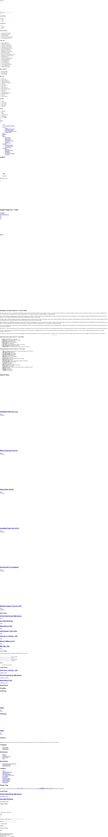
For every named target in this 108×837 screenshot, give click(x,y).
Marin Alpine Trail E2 (7, 489)
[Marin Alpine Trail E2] (54, 465)
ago (2, 212)
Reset (1, 117)
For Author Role (8, 147)
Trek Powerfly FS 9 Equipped (9, 567)
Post (1, 662)
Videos (3, 126)
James (3, 173)
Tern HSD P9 (61, 788)
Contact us (4, 755)
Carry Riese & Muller (36, 788)
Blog (3, 135)
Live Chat (7, 141)
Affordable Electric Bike (9, 125)
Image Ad (7, 149)
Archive (6, 127)
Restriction (4, 143)
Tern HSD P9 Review (6, 621)
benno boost (7, 788)
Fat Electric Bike (8, 132)
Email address (14, 659)
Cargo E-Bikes (5, 747)
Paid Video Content (9, 145)
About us (4, 754)
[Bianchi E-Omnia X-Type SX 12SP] (54, 581)
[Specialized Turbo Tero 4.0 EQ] (54, 504)
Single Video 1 (8, 137)
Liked (3, 133)
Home (3, 124)
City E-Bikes (4, 777)
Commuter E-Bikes (6, 778)
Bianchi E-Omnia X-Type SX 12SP (11, 606)
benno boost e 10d (12, 788)
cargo (15, 788)
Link (12, 833)
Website (13, 660)
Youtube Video (8, 142)
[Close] (0, 817)
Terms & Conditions (6, 756)
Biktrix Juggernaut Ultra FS (9, 450)
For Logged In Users (9, 146)
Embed (12, 836)
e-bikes (42, 788)
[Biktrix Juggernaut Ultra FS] (54, 426)
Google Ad (7, 154)
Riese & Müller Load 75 (7, 641)
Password (2, 821)
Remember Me (4, 823)
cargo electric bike (26, 788)
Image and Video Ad (9, 150)
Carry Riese (31, 788)
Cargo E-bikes (20, 788)
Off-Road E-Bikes (6, 781)
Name (13, 657)
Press (3, 758)
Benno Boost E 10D (6, 626)
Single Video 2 (8, 138)
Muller (54, 788)
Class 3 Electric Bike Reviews (11, 131)
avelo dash (1, 788)
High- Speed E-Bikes (6, 779)
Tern (58, 788)
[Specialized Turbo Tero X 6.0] (54, 387)
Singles (3, 136)
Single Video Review (9, 140)
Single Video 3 (8, 139)
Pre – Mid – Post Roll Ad (10, 153)
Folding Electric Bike (9, 130)
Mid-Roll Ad (7, 151)
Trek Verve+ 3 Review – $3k (8, 636)
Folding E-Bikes (5, 748)
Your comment (14, 656)
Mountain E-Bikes (6, 780)
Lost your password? (4, 827)
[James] (8, 171)
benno (4, 788)
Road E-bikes (5, 782)
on (3, 672)
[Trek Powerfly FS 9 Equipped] (54, 542)
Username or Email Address (5, 819)
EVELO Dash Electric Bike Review (11, 616)
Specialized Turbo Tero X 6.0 (9, 411)
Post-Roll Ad (7, 152)
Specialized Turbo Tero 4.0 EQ (9, 528)
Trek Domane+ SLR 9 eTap (8, 631)
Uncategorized (5, 749)
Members (4, 134)
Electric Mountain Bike (4, 214)
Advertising (4, 148)
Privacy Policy (5, 757)
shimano (56, 788)
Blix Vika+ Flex (5, 646)
